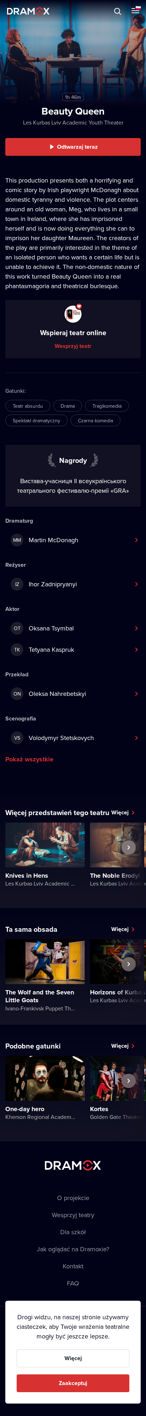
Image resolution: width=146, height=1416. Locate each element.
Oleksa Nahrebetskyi (49, 693)
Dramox (28, 11)
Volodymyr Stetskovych (54, 737)
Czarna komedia (95, 420)
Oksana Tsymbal (44, 628)
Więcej (120, 812)
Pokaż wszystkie (29, 759)
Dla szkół (73, 1231)
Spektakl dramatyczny (36, 420)
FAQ (73, 1283)
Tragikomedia (107, 406)
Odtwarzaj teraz (77, 147)
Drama (68, 406)
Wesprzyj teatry (73, 1214)
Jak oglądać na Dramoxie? (73, 1249)
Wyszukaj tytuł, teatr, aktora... (67, 11)
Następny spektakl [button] (128, 864)
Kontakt (73, 1266)
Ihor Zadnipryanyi (46, 584)
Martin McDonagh (45, 539)
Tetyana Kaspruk (44, 649)
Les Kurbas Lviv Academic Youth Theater (73, 122)
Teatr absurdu (28, 406)
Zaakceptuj (73, 1383)
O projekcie (73, 1197)
